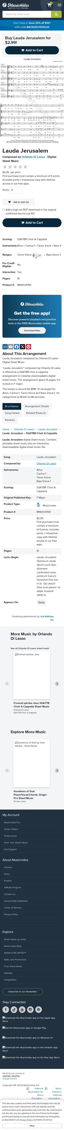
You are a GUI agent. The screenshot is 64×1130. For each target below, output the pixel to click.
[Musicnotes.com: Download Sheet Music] (15, 6)
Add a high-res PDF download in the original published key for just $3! (31, 212)
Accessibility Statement (16, 901)
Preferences (10, 836)
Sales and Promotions (15, 960)
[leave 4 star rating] (20, 167)
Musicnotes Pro (12, 822)
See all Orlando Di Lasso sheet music (30, 648)
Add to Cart (34, 222)
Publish (8, 881)
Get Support (10, 849)
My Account (10, 815)
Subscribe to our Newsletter (22, 992)
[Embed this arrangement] (5, 346)
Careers (8, 867)
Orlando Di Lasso (33, 157)
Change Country (9, 1079)
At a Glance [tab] (11, 406)
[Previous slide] (7, 683)
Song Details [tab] (12, 413)
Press (7, 874)
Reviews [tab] (10, 420)
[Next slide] (57, 683)
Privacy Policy (11, 914)
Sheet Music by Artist (15, 939)
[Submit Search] (56, 14)
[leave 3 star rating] (15, 167)
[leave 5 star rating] (25, 167)
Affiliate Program (12, 887)
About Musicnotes (15, 860)
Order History (11, 829)
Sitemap (8, 973)
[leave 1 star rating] (5, 167)
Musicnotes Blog (12, 946)
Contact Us (9, 894)
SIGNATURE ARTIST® (15, 953)
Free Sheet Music (13, 966)
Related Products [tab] (36, 413)
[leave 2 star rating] (10, 167)
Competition (10, 980)
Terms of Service (13, 908)
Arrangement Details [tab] (37, 406)
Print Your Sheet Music (16, 843)
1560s (41, 602)
